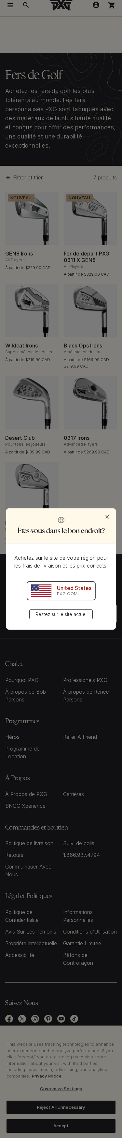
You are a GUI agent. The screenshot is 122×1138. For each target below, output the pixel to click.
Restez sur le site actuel (61, 614)
